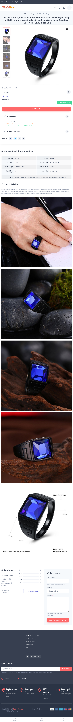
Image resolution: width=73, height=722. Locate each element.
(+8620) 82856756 (11, 680)
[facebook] (31, 656)
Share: (4, 139)
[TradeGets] (8, 7)
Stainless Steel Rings (43, 14)
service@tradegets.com (29, 680)
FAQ (27, 647)
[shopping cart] (69, 7)
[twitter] (27, 656)
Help (34, 709)
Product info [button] (11, 116)
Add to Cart (38, 109)
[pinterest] (39, 656)
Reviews (39, 709)
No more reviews (33, 591)
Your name (51, 577)
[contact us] (59, 7)
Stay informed (7, 663)
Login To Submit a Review (57, 620)
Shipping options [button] (13, 131)
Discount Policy (30, 641)
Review (50, 596)
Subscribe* (65, 669)
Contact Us (29, 644)
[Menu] (54, 7)
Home (27, 14)
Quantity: (5, 99)
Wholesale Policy (31, 639)
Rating (49, 588)
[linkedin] (35, 656)
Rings (33, 14)
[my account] (64, 7)
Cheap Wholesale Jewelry (9, 2)
